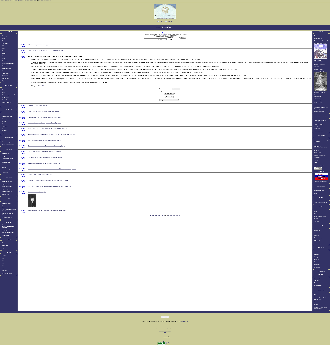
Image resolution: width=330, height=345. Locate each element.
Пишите (20, 0)
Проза (3, 55)
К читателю (5, 40)
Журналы (316, 259)
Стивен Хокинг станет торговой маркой (40, 174)
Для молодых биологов (321, 181)
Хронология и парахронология (6, 161)
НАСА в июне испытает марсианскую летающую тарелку (45, 157)
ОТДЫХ (321, 206)
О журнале (316, 235)
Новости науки (317, 299)
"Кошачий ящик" (6, 99)
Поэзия (3, 58)
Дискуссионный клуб (7, 181)
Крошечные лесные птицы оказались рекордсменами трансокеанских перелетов (51, 134)
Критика (4, 65)
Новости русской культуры (8, 35)
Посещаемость (317, 257)
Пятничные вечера (6, 203)
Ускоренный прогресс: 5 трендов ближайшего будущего (44, 123)
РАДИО (321, 197)
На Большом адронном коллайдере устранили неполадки (44, 151)
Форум (3, 248)
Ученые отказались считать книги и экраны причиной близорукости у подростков (52, 169)
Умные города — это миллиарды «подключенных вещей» (45, 117)
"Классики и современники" (8, 89)
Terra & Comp (43, 86)
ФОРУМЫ (9, 177)
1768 (172, 215)
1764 (160, 215)
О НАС (321, 225)
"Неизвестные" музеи (7, 124)
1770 (178, 215)
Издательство (5, 75)
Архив (165, 328)
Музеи (315, 211)
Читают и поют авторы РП (320, 202)
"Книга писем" (5, 97)
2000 (3, 265)
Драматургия (5, 60)
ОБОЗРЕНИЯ (8, 85)
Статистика (173, 328)
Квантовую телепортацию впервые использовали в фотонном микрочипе (49, 186)
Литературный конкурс (8, 230)
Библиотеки (317, 267)
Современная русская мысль (9, 142)
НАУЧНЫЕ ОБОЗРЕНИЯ (321, 116)
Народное (316, 218)
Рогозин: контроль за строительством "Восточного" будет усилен (47, 210)
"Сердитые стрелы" (6, 105)
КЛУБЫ (9, 198)
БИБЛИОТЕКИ (321, 186)
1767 (169, 215)
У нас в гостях (5, 73)
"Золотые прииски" (6, 102)
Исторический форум (7, 191)
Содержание (9, 0)
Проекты (316, 254)
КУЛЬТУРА (9, 109)
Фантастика (5, 245)
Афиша (3, 38)
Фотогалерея (5, 119)
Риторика (4, 126)
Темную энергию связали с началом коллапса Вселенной (44, 140)
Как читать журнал (318, 237)
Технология (317, 157)
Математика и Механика (320, 155)
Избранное (317, 264)
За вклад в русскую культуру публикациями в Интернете (8, 226)
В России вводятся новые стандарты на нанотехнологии (44, 44)
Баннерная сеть (318, 282)
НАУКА (321, 31)
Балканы (4, 53)
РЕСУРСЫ (321, 247)
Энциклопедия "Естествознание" (318, 99)
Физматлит (317, 105)
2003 (3, 258)
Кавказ (3, 50)
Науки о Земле (317, 152)
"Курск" (4, 48)
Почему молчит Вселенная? (321, 40)
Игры (315, 213)
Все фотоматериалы (7, 273)
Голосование (33, 0)
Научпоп (316, 193)
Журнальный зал (6, 81)
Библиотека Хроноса (319, 190)
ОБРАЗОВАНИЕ (321, 135)
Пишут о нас (317, 240)
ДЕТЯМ (9, 239)
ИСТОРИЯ (9, 149)
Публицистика (5, 45)
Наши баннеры (317, 285)
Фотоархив (4, 270)
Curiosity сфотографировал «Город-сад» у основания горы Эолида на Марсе (50, 180)
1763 (157, 215)
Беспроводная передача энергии (37, 105)
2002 (3, 260)
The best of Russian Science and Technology (320, 308)
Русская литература (319, 165)
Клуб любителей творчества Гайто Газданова (9, 210)
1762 (154, 215)
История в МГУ (6, 156)
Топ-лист (40, 0)
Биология (316, 150)
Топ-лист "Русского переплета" (319, 279)
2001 (3, 263)
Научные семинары (319, 111)
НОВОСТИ (321, 290)
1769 (175, 215)
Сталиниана (5, 172)
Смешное (316, 221)
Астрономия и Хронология (8, 165)
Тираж (315, 243)
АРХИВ (9, 252)
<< (149, 215)
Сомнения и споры (6, 68)
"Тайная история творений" (8, 94)
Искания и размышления (8, 63)
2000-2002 (321, 71)
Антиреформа (317, 143)
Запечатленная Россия (7, 170)
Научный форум (6, 184)
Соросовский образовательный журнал (320, 147)
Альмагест (4, 167)
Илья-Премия (5, 235)
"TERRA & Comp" (318, 124)
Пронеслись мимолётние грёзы (37, 192)
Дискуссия (47, 0)
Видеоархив (5, 133)
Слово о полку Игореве (7, 158)
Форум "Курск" (5, 189)
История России (6, 153)
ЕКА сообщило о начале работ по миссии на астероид (44, 163)
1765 (163, 215)
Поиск (315, 252)
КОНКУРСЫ (9, 222)
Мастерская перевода (7, 217)
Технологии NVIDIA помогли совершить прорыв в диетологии (46, 50)
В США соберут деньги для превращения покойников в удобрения (47, 128)
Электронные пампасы (7, 242)
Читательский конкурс (7, 232)
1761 (151, 215)
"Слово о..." (4, 92)
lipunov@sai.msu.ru (182, 321)
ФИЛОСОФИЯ (9, 137)
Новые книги (5, 70)
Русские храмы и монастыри (6, 129)
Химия (315, 162)
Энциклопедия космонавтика (317, 95)
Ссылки (168, 328)
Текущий (4, 255)
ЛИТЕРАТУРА (9, 31)
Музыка (4, 121)
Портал (2, 0)
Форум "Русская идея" (7, 186)
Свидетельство (163, 34)
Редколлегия (317, 230)
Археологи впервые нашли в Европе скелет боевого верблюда (46, 146)
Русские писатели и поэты (320, 262)
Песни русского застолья (320, 216)
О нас (15, 0)
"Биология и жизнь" (319, 131)
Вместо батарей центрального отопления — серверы (43, 111)
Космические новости (319, 92)
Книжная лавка (5, 78)
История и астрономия (319, 64)
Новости (26, 0)
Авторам (316, 232)
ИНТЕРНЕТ (321, 274)
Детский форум (5, 194)
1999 (3, 268)
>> (181, 215)
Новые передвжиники (7, 116)
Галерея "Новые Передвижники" (165, 331)
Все (315, 294)
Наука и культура (318, 69)
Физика (316, 160)
